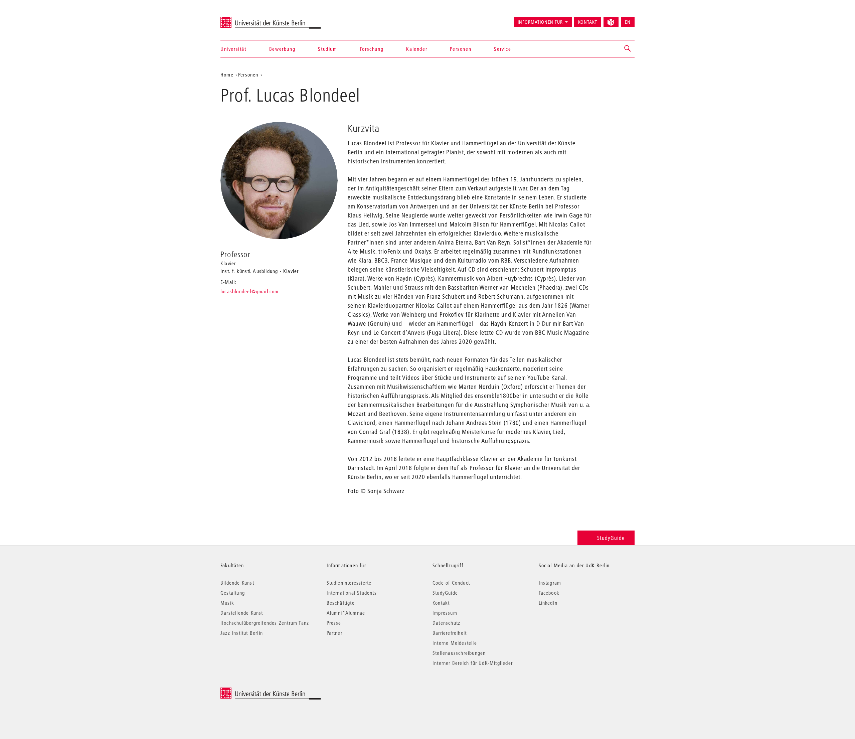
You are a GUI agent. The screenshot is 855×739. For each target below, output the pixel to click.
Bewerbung (282, 48)
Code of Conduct (451, 582)
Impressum (445, 612)
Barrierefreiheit (450, 632)
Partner (334, 632)
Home (226, 74)
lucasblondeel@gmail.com (249, 291)
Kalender (416, 48)
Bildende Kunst (237, 582)
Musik (227, 602)
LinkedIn (548, 602)
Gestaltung (232, 592)
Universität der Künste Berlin (246, 19)
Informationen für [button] (540, 22)
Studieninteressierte (349, 582)
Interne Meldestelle (455, 642)
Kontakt (587, 22)
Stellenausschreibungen (459, 652)
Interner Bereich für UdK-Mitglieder (473, 662)
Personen (460, 48)
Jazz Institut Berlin (241, 632)
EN (628, 22)
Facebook (549, 592)
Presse (334, 622)
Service (502, 48)
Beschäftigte (341, 602)
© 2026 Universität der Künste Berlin (255, 691)
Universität (233, 48)
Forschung (371, 48)
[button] (628, 48)
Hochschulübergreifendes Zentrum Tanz (264, 622)
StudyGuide (611, 537)
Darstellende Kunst (241, 612)
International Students (352, 592)
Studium (327, 48)
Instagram (550, 582)
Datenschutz (446, 622)
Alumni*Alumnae (346, 612)
